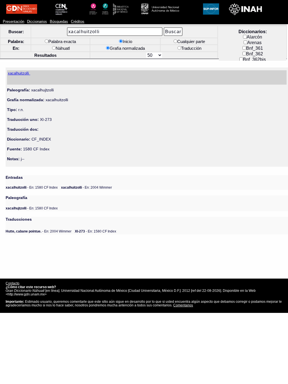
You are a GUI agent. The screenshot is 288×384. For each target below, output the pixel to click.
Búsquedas (59, 22)
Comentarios (183, 305)
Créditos (77, 22)
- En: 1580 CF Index (32, 187)
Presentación (13, 22)
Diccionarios (37, 22)
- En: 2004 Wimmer (86, 187)
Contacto (12, 283)
